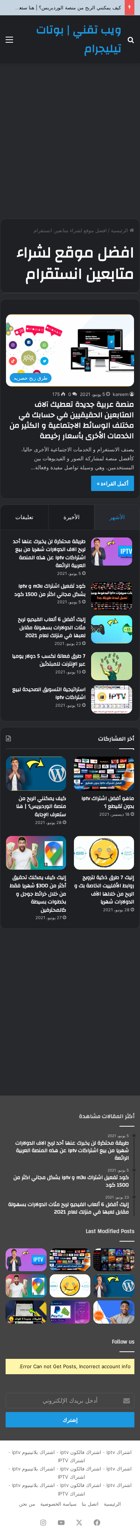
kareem (120, 394)
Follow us (123, 1342)
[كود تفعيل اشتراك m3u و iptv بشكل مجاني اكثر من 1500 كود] (111, 596)
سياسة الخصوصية (58, 1504)
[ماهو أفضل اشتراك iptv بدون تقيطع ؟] (104, 774)
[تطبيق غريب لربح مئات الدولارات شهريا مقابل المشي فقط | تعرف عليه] (70, 1312)
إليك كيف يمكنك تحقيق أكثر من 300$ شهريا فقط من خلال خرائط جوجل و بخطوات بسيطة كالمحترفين (38, 894)
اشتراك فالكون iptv (80, 1452)
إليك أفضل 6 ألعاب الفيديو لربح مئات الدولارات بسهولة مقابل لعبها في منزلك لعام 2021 (51, 627)
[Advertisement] (70, 141)
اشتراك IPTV (70, 1460)
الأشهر (117, 517)
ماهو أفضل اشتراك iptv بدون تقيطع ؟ (107, 803)
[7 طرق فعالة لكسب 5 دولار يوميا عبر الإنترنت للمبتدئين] (111, 666)
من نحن (27, 1504)
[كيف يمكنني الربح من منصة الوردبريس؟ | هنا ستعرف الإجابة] (36, 774)
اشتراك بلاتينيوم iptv (33, 1452)
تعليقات (24, 517)
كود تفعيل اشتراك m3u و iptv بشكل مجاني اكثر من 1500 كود (49, 590)
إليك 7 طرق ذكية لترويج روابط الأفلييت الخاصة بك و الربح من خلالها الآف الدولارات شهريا (104, 890)
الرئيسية (120, 230)
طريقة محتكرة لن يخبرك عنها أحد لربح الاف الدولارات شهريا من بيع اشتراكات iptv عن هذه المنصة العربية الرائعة (49, 554)
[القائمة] (9, 42)
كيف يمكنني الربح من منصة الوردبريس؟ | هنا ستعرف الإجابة (41, 807)
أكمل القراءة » (112, 483)
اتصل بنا (90, 1504)
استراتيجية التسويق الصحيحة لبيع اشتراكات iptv (48, 694)
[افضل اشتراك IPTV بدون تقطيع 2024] (113, 1260)
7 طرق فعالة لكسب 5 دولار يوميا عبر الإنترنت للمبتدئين (48, 660)
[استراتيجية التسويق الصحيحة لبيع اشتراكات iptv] (111, 699)
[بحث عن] (130, 42)
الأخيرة (71, 517)
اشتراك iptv (119, 1452)
